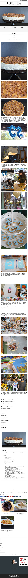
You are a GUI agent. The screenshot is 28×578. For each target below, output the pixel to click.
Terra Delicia (15, 164)
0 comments (14, 39)
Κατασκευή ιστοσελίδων (12, 576)
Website (1, 547)
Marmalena (5, 415)
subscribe (17, 554)
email (19, 496)
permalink (14, 489)
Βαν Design (2, 401)
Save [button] (3, 450)
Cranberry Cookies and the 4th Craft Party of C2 (21, 492)
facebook (3, 496)
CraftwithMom (5, 425)
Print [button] (4, 450)
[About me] (14, 562)
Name (1, 543)
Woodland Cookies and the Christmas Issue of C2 (6, 492)
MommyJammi (5, 418)
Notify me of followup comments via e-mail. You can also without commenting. (13, 554)
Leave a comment (19, 39)
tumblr (15, 496)
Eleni (22, 273)
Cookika (5, 422)
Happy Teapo (3, 406)
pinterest (11, 496)
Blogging (14, 35)
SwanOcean (4, 413)
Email (1, 545)
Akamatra (4, 427)
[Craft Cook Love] (14, 4)
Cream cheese (14, 37)
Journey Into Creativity (6, 420)
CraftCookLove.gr (16, 575)
